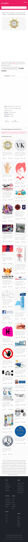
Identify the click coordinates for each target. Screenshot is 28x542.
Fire (6, 516)
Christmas (7, 498)
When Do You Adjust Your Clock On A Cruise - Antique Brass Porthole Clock (7, 154)
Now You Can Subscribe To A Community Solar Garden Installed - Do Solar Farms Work (20, 371)
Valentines (7, 504)
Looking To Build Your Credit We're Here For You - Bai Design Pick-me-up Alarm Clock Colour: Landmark (7, 195)
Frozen (13, 498)
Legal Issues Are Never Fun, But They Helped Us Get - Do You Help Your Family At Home (20, 154)
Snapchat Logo (20, 490)
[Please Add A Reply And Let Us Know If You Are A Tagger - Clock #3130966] (8, 209)
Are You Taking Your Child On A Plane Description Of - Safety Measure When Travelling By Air (7, 404)
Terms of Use (21, 539)
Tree (6, 522)
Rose (18, 520)
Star (6, 520)
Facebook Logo (20, 488)
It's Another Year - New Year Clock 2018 (20, 197)
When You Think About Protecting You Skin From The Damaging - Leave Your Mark (20, 314)
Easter (6, 506)
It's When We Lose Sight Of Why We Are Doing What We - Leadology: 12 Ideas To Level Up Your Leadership (20, 351)
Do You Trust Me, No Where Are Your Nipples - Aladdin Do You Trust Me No (7, 259)
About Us (6, 539)
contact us (14, 63)
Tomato (7, 488)
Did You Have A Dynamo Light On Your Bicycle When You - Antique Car (20, 238)
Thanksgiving (8, 502)
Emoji (18, 516)
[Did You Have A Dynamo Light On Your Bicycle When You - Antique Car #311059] (20, 229)
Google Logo (20, 492)
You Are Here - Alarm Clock (19, 419)
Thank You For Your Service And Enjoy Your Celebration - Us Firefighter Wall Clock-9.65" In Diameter (20, 214)
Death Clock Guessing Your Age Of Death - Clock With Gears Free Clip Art (7, 450)
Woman (13, 504)
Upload (25, 2)
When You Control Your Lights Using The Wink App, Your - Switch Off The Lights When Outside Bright (7, 302)
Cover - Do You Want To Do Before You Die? (7, 429)
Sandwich (7, 485)
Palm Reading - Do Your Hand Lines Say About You (7, 176)
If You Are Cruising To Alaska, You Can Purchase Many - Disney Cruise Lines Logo (20, 283)
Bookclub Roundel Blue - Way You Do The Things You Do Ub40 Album (20, 439)
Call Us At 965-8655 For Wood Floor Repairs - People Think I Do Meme (20, 386)
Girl (13, 500)
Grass (6, 518)
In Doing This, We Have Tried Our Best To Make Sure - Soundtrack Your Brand (7, 379)
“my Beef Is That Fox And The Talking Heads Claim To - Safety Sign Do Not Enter (7, 362)
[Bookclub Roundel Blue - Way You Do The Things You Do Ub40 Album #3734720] (20, 431)
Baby (13, 502)
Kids (13, 508)
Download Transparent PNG (10, 68)
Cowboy (14, 506)
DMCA (16, 539)
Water (18, 522)
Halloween (7, 500)
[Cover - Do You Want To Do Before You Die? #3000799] (8, 420)
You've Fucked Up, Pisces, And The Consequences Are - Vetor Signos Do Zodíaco (7, 340)
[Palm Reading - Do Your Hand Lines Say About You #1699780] (8, 168)
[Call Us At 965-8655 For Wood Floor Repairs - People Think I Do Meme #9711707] (20, 381)
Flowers (19, 518)
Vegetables (7, 486)
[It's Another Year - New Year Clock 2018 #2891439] (20, 192)
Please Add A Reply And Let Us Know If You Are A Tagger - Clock (7, 217)
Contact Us (11, 539)
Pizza (6, 483)
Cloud (6, 514)
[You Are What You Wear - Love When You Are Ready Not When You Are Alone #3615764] (20, 395)
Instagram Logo (20, 483)
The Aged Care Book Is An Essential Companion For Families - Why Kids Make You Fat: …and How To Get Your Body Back (20, 267)
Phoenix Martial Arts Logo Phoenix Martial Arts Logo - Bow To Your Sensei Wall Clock (7, 282)
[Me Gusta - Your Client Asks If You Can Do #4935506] (20, 171)
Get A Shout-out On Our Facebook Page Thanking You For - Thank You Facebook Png (7, 318)
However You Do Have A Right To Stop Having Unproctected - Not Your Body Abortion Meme (20, 333)
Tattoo (18, 526)
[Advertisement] (14, 45)
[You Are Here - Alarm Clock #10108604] (20, 412)
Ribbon (18, 524)
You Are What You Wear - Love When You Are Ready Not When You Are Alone (20, 400)
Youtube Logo (20, 486)
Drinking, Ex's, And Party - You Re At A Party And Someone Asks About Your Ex (7, 237)
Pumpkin (7, 490)
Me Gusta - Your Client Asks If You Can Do (20, 183)
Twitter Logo (20, 485)
